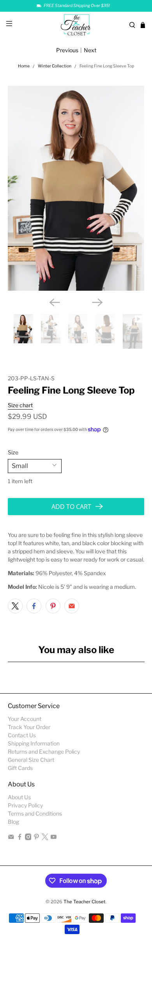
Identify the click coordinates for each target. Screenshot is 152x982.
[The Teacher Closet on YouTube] (53, 838)
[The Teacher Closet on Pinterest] (36, 838)
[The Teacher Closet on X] (45, 838)
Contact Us (22, 735)
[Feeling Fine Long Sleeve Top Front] (76, 188)
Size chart (20, 405)
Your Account (24, 718)
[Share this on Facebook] (34, 606)
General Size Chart (31, 759)
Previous (67, 50)
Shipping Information (34, 743)
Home (24, 66)
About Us (19, 797)
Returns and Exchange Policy (44, 751)
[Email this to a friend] (71, 606)
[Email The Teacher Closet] (11, 838)
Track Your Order (29, 727)
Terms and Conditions (35, 813)
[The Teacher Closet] (76, 25)
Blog (13, 821)
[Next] (97, 302)
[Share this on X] (15, 606)
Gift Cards (20, 768)
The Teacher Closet (85, 901)
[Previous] (54, 302)
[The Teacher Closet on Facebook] (19, 838)
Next (90, 50)
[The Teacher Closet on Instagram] (28, 838)
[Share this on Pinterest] (53, 606)
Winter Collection (54, 66)
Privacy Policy (25, 805)
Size (13, 452)
